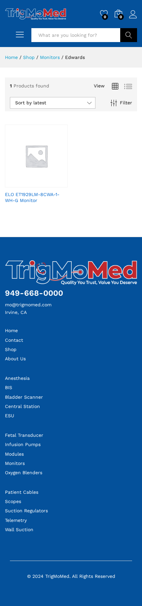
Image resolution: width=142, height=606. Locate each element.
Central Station (22, 406)
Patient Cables (21, 492)
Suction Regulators (26, 510)
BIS (8, 387)
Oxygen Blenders (23, 472)
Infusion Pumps (23, 444)
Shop (11, 349)
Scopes (13, 501)
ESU (9, 415)
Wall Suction (19, 529)
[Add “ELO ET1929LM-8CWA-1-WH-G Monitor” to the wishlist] (44, 183)
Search (128, 35)
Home (11, 330)
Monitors (15, 463)
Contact (14, 340)
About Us (15, 358)
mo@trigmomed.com (28, 304)
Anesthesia (17, 378)
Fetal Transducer (24, 435)
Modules (14, 454)
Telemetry (16, 520)
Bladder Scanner (24, 397)
